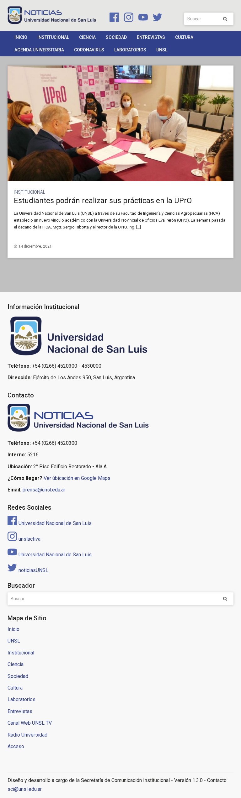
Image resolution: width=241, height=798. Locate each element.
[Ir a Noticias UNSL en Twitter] (155, 18)
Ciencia (87, 37)
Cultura (184, 37)
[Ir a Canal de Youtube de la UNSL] (142, 18)
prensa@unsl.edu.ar (44, 490)
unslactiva (29, 539)
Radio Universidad (27, 735)
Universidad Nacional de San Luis (55, 523)
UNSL (161, 49)
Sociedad (116, 37)
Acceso (16, 746)
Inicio (20, 37)
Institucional (53, 37)
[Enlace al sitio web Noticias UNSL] (120, 419)
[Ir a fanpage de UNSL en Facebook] (113, 18)
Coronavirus (89, 49)
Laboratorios (130, 49)
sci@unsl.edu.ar (25, 789)
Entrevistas (151, 37)
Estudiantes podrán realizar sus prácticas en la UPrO (103, 200)
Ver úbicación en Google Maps (77, 478)
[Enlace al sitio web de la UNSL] (120, 336)
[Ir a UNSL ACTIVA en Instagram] (127, 18)
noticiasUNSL (33, 570)
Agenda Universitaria (39, 49)
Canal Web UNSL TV (30, 723)
